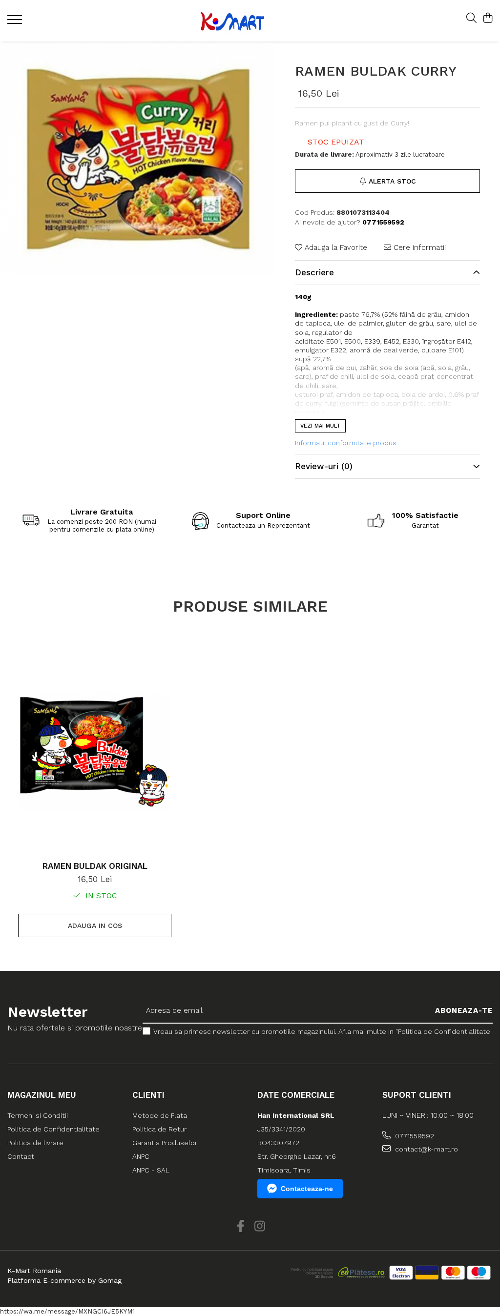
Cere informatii (418, 247)
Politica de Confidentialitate (53, 1129)
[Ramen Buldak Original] (94, 750)
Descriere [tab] (314, 272)
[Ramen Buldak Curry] (137, 159)
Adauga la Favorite (334, 247)
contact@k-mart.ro (425, 1149)
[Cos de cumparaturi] (487, 18)
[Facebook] (240, 1226)
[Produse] (15, 22)
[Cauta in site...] (471, 18)
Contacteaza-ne (307, 1189)
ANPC (140, 1156)
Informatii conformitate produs (345, 443)
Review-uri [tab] (324, 466)
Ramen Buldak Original (94, 866)
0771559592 (413, 1136)
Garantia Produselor (164, 1143)
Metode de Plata (159, 1115)
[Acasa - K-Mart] (243, 20)
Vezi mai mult (320, 426)
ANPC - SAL (150, 1170)
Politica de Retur (159, 1129)
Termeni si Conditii (37, 1115)
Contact (20, 1156)
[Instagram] (259, 1226)
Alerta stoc (392, 181)
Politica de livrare (35, 1143)
